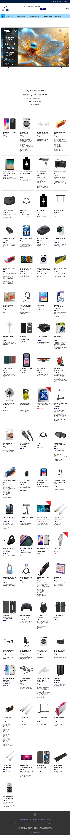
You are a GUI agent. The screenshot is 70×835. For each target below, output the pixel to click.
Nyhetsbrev (49, 819)
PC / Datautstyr (9, 16)
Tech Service (58, 16)
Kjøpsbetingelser (27, 819)
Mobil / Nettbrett (21, 16)
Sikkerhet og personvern (39, 819)
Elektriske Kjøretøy (48, 16)
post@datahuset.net (36, 6)
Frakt (21, 819)
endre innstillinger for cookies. (40, 830)
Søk (43, 8)
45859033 (28, 6)
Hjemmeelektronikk (34, 16)
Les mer (31, 830)
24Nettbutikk (37, 832)
